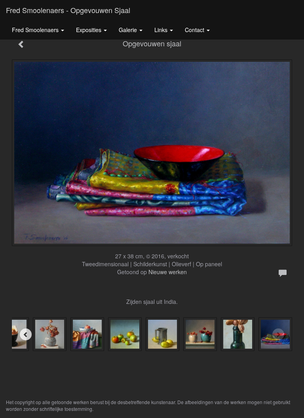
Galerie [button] (129, 30)
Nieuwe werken (167, 272)
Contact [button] (195, 30)
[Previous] (26, 334)
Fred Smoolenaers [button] (36, 30)
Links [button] (161, 30)
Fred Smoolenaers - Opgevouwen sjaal (68, 10)
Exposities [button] (89, 30)
